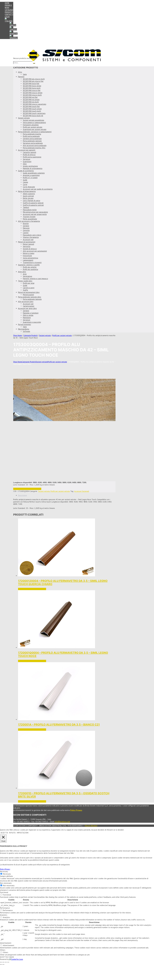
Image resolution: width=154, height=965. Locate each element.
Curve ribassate (29, 187)
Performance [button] (5, 908)
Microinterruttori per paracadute (35, 212)
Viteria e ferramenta (31, 237)
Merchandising (23, 329)
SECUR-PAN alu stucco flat (33, 81)
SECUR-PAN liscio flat (31, 83)
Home (7, 3)
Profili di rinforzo (29, 155)
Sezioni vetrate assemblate (33, 120)
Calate (25, 182)
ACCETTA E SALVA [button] (7, 957)
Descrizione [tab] (22, 495)
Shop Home (17, 335)
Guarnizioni (27, 161)
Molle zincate (28, 198)
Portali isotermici (24, 324)
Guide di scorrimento (26, 171)
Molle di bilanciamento (27, 191)
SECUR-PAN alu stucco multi (34, 79)
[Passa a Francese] (14, 33)
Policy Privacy (91, 826)
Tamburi (26, 207)
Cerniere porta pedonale (32, 138)
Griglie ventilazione (30, 166)
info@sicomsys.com (62, 821)
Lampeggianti (28, 260)
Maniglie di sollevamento (32, 168)
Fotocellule (27, 255)
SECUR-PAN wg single (31, 99)
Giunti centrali (28, 196)
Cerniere (26, 226)
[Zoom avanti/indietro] (1, 962)
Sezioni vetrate (24, 118)
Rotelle (26, 223)
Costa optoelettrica (30, 258)
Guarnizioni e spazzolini (32, 322)
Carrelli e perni (28, 288)
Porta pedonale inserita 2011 (34, 148)
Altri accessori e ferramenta (29, 221)
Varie (25, 74)
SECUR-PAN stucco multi (32, 95)
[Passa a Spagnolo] (14, 38)
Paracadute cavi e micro (32, 235)
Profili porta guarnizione (32, 157)
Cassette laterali (29, 152)
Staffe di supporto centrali (33, 205)
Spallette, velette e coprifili (29, 265)
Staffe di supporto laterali (33, 203)
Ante (25, 274)
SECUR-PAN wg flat (30, 97)
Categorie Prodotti (30, 335)
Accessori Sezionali (81, 491)
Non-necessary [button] (6, 883)
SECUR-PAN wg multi (31, 102)
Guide (25, 180)
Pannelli (21, 76)
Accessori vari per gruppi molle (35, 214)
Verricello (26, 246)
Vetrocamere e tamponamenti (34, 122)
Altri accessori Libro (25, 301)
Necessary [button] (4, 871)
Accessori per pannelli (26, 150)
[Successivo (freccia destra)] (3, 964)
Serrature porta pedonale (33, 143)
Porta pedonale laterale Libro (29, 297)
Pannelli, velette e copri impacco (35, 278)
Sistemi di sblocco (30, 249)
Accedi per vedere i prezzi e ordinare (27, 489)
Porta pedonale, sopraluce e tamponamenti (34, 132)
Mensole (26, 228)
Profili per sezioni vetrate (32, 127)
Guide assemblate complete (34, 173)
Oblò (25, 164)
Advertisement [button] (5, 943)
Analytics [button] (3, 915)
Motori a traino (28, 253)
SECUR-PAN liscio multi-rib (33, 115)
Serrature (26, 159)
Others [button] (2, 950)
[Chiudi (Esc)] (8, 962)
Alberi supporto (29, 194)
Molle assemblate (30, 219)
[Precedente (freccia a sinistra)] (1, 964)
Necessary (7, 874)
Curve (25, 184)
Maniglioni (27, 317)
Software (26, 331)
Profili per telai (28, 283)
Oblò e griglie (28, 315)
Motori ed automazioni (26, 242)
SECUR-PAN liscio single (32, 86)
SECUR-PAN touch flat (31, 106)
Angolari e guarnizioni (31, 175)
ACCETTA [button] (4, 833)
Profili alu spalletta (30, 269)
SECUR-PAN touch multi (32, 111)
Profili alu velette (29, 267)
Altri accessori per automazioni (35, 251)
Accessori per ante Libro (27, 308)
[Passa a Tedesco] (13, 29)
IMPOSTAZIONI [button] (23, 833)
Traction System (29, 216)
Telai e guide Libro (25, 281)
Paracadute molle (30, 210)
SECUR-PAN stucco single (32, 93)
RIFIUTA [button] (12, 833)
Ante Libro (22, 272)
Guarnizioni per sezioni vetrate (34, 129)
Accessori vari (28, 239)
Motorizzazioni (28, 294)
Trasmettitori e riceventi (32, 262)
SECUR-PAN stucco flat (31, 90)
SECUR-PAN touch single (32, 109)
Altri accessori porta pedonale (34, 145)
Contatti (9, 14)
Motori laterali (28, 244)
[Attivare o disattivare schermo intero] (3, 962)
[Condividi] (6, 962)
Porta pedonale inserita (32, 134)
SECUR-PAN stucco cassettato (34, 104)
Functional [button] (4, 892)
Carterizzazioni (28, 306)
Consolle (26, 230)
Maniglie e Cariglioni (30, 313)
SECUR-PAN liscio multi (31, 88)
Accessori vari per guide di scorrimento (38, 189)
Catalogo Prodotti (9, 11)
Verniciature (27, 276)
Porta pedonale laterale (32, 141)
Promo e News (8, 6)
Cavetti (25, 233)
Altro (20, 72)
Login (7, 17)
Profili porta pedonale (31, 136)
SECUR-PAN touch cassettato (34, 113)
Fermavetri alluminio (31, 125)
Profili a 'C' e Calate (30, 177)
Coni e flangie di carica (31, 200)
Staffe (25, 290)
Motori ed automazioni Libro (28, 292)
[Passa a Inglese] (13, 25)
